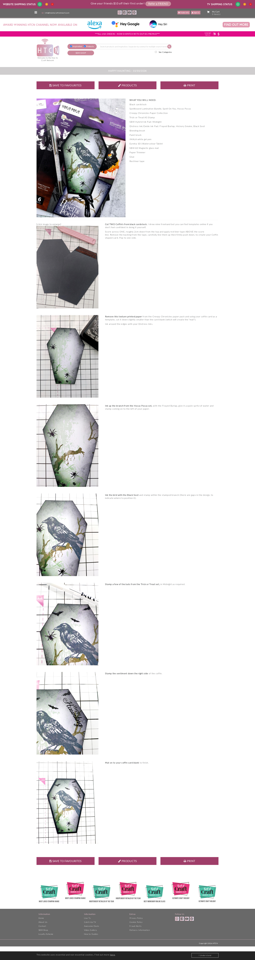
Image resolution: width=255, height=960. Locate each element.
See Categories (165, 52)
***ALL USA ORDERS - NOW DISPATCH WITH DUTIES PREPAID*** (127, 34)
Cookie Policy (136, 922)
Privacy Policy (136, 918)
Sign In (196, 13)
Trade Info (184, 13)
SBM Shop (43, 930)
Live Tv (87, 918)
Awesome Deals (91, 926)
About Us (43, 922)
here (112, 954)
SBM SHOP (81, 53)
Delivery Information (139, 930)
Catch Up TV (90, 922)
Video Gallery (90, 930)
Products (90, 46)
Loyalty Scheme (46, 934)
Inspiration (77, 46)
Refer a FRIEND (158, 3)
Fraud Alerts (135, 926)
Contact (42, 926)
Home (41, 918)
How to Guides (91, 934)
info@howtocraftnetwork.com (57, 13)
